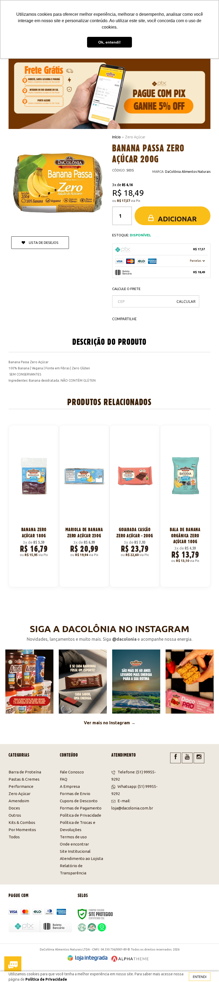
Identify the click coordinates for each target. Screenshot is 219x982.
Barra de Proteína (25, 772)
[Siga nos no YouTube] (187, 758)
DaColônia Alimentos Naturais (187, 171)
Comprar (36, 576)
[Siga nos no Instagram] (199, 758)
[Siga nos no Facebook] (175, 758)
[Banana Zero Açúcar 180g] (34, 506)
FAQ (63, 779)
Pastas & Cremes (24, 779)
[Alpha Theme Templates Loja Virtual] (130, 959)
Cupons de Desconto (78, 801)
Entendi (199, 976)
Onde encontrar (74, 844)
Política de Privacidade (80, 815)
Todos (14, 837)
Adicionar (176, 219)
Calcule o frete (126, 289)
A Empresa (70, 786)
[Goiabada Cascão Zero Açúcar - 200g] (135, 506)
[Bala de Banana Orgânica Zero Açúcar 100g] (185, 506)
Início (116, 137)
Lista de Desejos (43, 242)
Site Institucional (75, 851)
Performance (21, 786)
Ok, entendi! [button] (109, 42)
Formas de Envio (75, 793)
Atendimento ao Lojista (81, 858)
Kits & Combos (22, 822)
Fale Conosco (72, 772)
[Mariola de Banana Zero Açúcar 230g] (84, 506)
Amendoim (19, 801)
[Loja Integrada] (87, 958)
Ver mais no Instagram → (109, 722)
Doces (14, 808)
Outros (15, 815)
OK (186, 301)
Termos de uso (73, 837)
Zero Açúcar (135, 137)
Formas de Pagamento (80, 808)
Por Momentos (22, 829)
